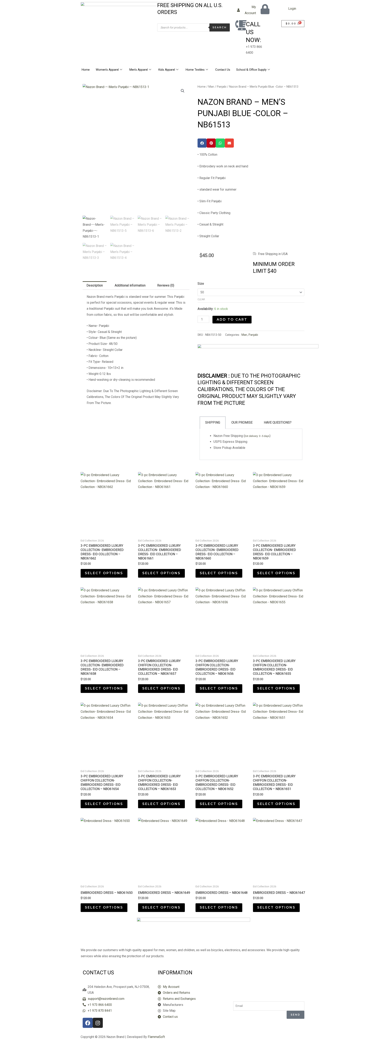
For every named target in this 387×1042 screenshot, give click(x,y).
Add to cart (232, 319)
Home (86, 69)
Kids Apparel (166, 69)
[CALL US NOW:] (241, 25)
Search (219, 27)
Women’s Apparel (107, 69)
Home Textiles (195, 69)
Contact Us (222, 69)
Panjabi (221, 86)
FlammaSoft (156, 1037)
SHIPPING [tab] (212, 422)
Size (201, 283)
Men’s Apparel (138, 69)
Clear (201, 299)
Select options (104, 573)
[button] (182, 90)
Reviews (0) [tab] (165, 285)
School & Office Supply (251, 69)
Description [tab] (94, 285)
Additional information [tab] (130, 285)
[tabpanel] (251, 444)
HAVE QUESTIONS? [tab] (277, 422)
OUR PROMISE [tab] (242, 422)
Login (292, 8)
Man (211, 86)
